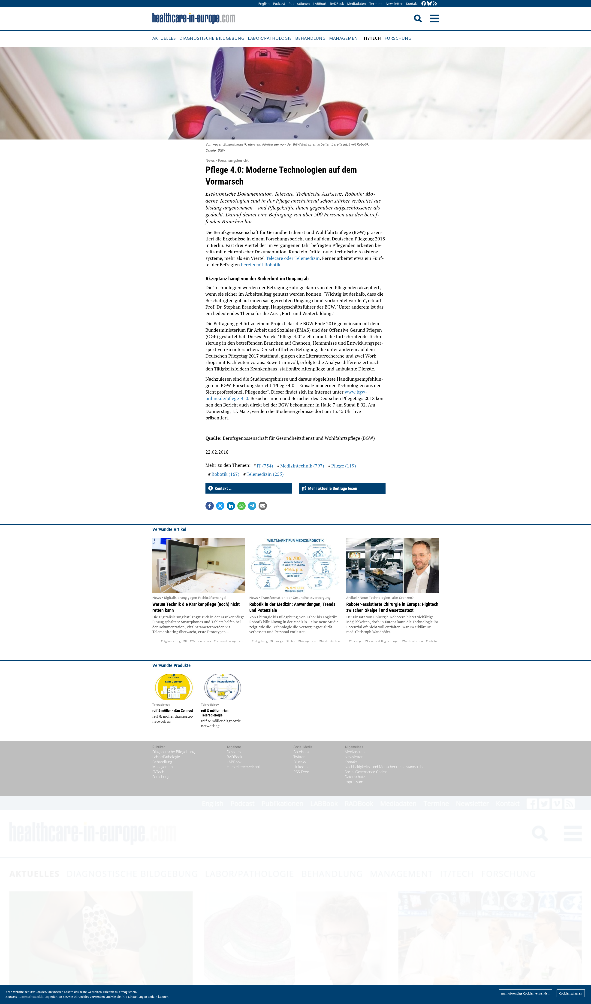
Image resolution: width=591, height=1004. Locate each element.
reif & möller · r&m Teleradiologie (215, 712)
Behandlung (310, 38)
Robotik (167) (225, 474)
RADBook (337, 3)
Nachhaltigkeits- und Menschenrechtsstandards (383, 766)
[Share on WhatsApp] (241, 506)
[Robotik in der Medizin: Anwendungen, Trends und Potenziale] (295, 565)
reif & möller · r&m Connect (172, 710)
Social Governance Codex (366, 771)
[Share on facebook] (209, 506)
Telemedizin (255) (265, 474)
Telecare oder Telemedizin (293, 258)
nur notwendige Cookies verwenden (525, 993)
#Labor (291, 641)
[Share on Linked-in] (231, 506)
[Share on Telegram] (252, 506)
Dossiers (234, 751)
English (264, 3)
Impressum (354, 781)
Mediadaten (356, 3)
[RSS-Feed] (435, 4)
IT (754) (265, 466)
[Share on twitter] (220, 506)
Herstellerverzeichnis (244, 766)
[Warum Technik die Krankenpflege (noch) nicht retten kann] (198, 565)
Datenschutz (355, 776)
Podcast (279, 3)
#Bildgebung (260, 641)
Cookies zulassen (570, 993)
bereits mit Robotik (260, 264)
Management (344, 38)
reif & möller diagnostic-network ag (172, 719)
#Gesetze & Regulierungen (382, 641)
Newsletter (394, 3)
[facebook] (423, 4)
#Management (307, 641)
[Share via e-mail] (263, 506)
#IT (185, 641)
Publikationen (299, 3)
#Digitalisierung (171, 641)
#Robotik (431, 641)
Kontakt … (222, 488)
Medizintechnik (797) (302, 466)
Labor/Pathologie (270, 38)
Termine (375, 3)
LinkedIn (300, 766)
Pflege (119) (343, 466)
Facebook (301, 751)
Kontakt (412, 3)
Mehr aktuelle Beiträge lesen (331, 488)
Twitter (299, 756)
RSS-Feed (301, 771)
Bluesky (299, 761)
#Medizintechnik (200, 641)
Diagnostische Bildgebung (211, 38)
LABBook (319, 3)
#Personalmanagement (228, 641)
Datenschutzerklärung (34, 997)
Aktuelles (164, 38)
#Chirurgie (277, 641)
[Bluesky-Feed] (429, 4)
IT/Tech (372, 38)
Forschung (398, 38)
